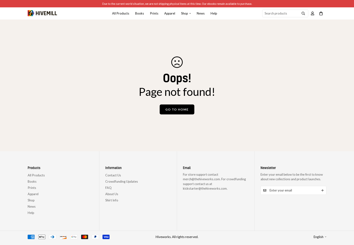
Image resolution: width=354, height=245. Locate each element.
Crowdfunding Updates (121, 181)
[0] (321, 13)
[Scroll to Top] (347, 225)
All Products (120, 13)
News (201, 13)
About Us (111, 194)
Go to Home (177, 109)
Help (214, 13)
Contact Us (113, 175)
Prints (154, 13)
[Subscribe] (322, 190)
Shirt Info (111, 200)
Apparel (169, 13)
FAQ (108, 188)
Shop (184, 13)
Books (139, 13)
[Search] (303, 13)
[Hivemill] (42, 13)
